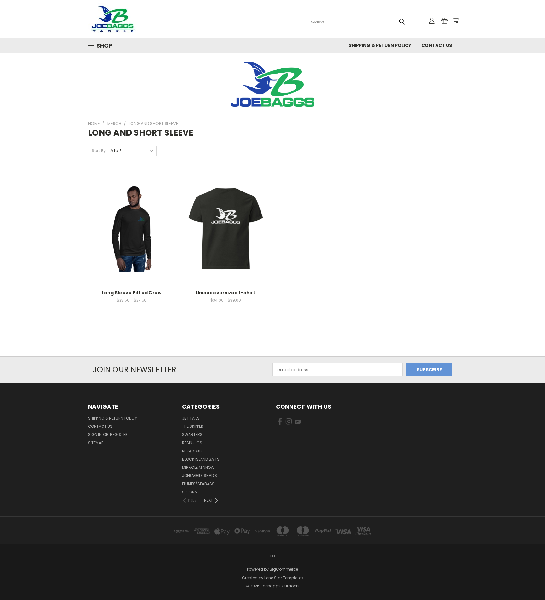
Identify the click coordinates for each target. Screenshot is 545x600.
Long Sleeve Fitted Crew (132, 293)
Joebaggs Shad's (199, 475)
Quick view (131, 215)
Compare (129, 228)
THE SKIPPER (192, 426)
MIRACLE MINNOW (198, 467)
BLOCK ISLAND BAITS (201, 459)
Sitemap (95, 442)
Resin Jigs (192, 442)
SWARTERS (192, 434)
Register (119, 434)
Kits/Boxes (193, 451)
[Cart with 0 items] (455, 20)
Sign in (95, 434)
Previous (528, 580)
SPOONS (189, 492)
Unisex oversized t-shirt (225, 293)
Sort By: (99, 151)
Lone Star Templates (283, 577)
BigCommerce (284, 569)
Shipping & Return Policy (380, 45)
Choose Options (132, 239)
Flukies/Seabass (198, 483)
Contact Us (436, 45)
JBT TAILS (191, 418)
